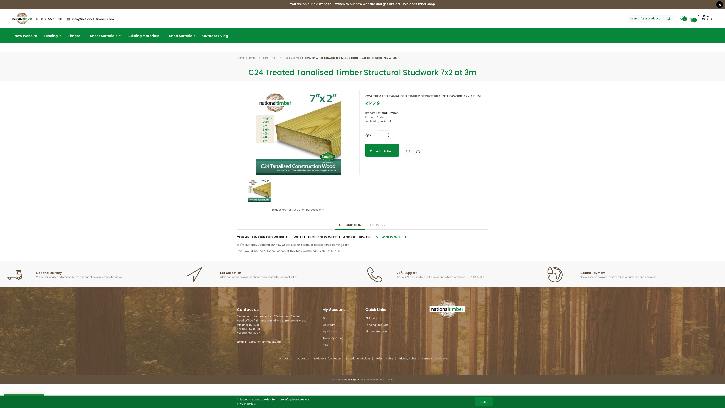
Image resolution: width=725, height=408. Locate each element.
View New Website (392, 237)
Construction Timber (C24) (281, 58)
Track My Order (333, 338)
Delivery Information (327, 358)
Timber (253, 58)
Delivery (378, 225)
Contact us (284, 358)
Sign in (327, 318)
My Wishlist (330, 331)
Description (350, 225)
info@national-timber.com (93, 19)
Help (325, 345)
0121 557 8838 (51, 19)
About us (303, 358)
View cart (329, 325)
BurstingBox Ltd (354, 379)
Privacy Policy (407, 358)
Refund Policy (384, 358)
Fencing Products (377, 325)
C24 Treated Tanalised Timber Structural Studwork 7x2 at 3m (351, 58)
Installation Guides (358, 358)
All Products (373, 318)
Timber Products (376, 331)
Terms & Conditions (435, 358)
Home (240, 58)
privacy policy (246, 404)
